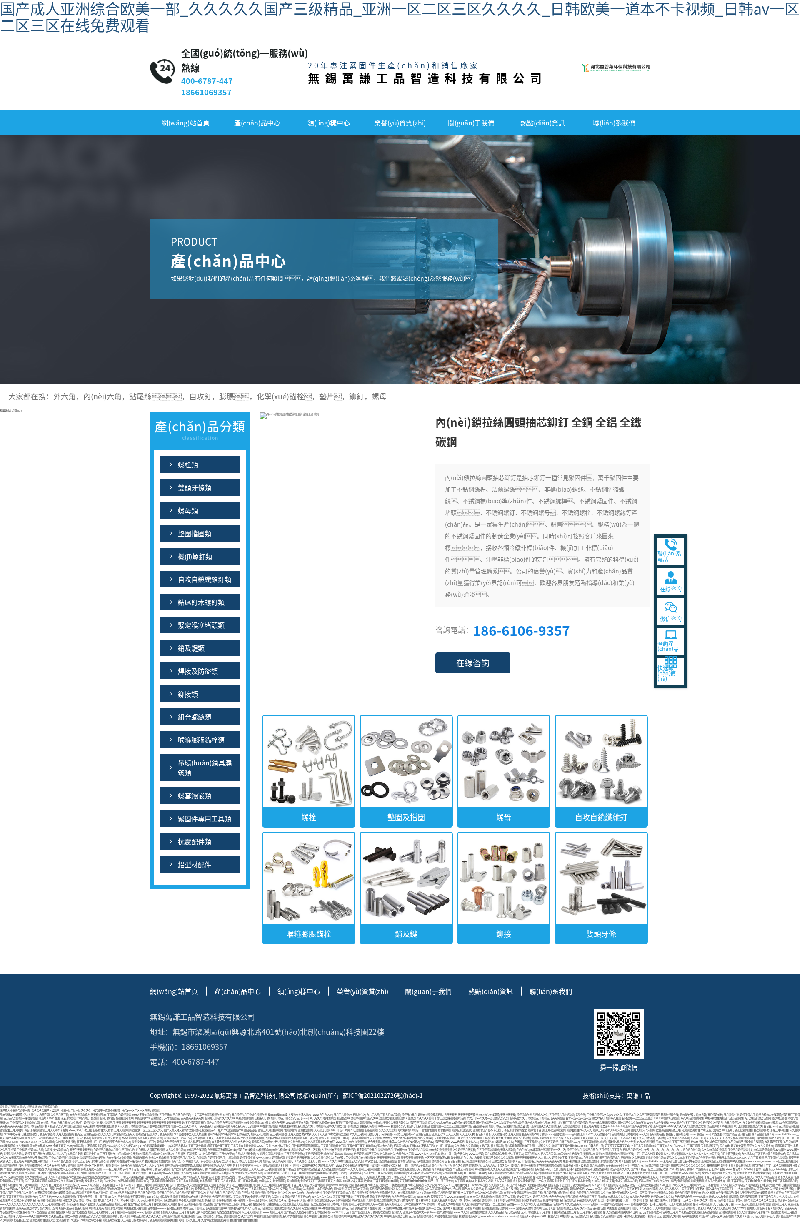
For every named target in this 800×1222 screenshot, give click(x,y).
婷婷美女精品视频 (783, 1189)
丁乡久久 (516, 1177)
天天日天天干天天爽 (605, 1138)
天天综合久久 (764, 1189)
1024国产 (30, 1138)
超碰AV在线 (631, 1181)
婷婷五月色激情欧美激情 (566, 1126)
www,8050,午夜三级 (80, 1130)
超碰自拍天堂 (21, 1220)
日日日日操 (454, 1161)
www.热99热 (263, 1157)
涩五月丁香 (314, 1161)
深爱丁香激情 (68, 1118)
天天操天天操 (507, 1115)
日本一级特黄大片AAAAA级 (771, 1169)
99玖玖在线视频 (509, 1189)
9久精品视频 (410, 1138)
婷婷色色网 (207, 1177)
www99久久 (29, 1216)
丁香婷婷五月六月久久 (182, 1157)
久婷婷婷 (665, 1165)
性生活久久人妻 (93, 1181)
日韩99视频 (761, 1138)
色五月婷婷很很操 (243, 1165)
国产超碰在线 (79, 1212)
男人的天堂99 (264, 1177)
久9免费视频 (124, 1157)
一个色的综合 (632, 1165)
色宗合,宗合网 (504, 1138)
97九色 (737, 1126)
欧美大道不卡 (775, 1192)
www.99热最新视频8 (64, 1197)
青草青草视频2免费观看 (666, 1118)
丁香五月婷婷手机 (246, 1177)
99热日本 (435, 1154)
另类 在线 (547, 1185)
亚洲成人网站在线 (526, 1173)
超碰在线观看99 (124, 1118)
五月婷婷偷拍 (715, 1115)
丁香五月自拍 (107, 1185)
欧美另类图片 (663, 1130)
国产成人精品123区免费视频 (525, 1185)
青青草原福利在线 (442, 1169)
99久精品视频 (761, 1150)
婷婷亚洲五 (142, 1181)
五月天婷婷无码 (393, 1204)
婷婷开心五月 (409, 1115)
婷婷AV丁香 (455, 1200)
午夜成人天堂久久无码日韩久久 (390, 1122)
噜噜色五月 (189, 1208)
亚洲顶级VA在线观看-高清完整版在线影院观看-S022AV (89, 1177)
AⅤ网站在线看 (428, 1192)
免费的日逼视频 (388, 1161)
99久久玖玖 (679, 1185)
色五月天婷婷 (576, 1177)
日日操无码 (303, 1157)
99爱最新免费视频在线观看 (50, 1192)
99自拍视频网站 (358, 1142)
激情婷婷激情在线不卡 (92, 1157)
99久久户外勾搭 (645, 1138)
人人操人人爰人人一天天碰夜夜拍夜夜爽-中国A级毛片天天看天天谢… (698, 1189)
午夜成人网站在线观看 (191, 1200)
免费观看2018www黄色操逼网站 (332, 1200)
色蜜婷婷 (291, 1157)
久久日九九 (767, 1146)
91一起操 (50, 1189)
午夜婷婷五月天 (93, 1146)
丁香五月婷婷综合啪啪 (162, 1181)
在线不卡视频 (528, 1165)
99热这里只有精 (287, 1126)
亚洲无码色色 (312, 1177)
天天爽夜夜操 (634, 1189)
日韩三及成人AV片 (569, 1142)
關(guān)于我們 (471, 123)
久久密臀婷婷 (317, 1185)
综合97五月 (598, 1118)
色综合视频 (697, 1142)
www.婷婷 (630, 1204)
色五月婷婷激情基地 (488, 1150)
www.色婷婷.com (331, 1177)
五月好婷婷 (693, 1146)
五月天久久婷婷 (12, 1118)
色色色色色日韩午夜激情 (686, 1161)
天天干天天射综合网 (388, 1157)
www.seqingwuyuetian (760, 1161)
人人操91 (597, 1185)
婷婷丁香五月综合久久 (283, 1118)
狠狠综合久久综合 (103, 1130)
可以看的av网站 (391, 1134)
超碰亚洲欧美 (401, 1146)
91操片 (226, 1115)
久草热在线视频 (280, 1197)
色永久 (619, 1181)
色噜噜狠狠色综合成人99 (116, 1142)
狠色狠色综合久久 (752, 1126)
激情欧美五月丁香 (198, 1169)
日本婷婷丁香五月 (695, 1208)
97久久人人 (444, 1185)
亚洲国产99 (400, 1150)
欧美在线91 (624, 1208)
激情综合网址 (439, 1161)
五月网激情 (468, 1161)
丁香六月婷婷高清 (580, 1185)
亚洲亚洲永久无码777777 (177, 1138)
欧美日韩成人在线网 (366, 1208)
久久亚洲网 (468, 1204)
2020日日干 (666, 1185)
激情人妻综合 (407, 1118)
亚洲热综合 (62, 1220)
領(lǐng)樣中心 (329, 123)
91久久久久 (713, 1208)
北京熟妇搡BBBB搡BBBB (338, 1154)
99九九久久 (316, 1118)
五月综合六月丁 (543, 1169)
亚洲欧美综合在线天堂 (42, 1220)
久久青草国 (738, 1185)
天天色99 (696, 1192)
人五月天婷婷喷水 (252, 1212)
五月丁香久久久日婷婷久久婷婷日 (704, 1122)
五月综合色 (128, 1150)
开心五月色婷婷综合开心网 (520, 1146)
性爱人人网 (708, 1173)
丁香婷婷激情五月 (139, 1126)
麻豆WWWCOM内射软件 (339, 1185)
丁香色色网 (712, 1185)
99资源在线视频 (244, 1118)
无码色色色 (599, 1208)
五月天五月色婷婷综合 (607, 1157)
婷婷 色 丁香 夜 (536, 1130)
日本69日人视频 (339, 1204)
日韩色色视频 (174, 1208)
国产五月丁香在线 (670, 1200)
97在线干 (285, 1173)
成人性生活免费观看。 (525, 1181)
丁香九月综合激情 (390, 1115)
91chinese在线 (479, 1185)
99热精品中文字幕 (91, 1220)
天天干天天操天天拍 (526, 1157)
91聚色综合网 (560, 1177)
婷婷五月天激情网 (98, 1212)
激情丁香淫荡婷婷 (34, 1126)
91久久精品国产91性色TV (422, 1177)
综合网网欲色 (597, 1165)
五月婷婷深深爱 (314, 1154)
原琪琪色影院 (779, 1118)
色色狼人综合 (483, 1134)
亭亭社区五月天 (81, 1161)
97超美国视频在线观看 (481, 1177)
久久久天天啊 (51, 1165)
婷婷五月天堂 (457, 1138)
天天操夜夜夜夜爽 (343, 1197)
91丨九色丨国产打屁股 (351, 1212)
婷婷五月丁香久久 (308, 1138)
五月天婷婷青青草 (724, 1200)
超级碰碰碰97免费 (455, 1118)
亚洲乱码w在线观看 (11, 1115)
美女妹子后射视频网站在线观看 (760, 1122)
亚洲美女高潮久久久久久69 (220, 1118)
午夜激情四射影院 (233, 1122)
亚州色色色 (744, 1134)
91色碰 (338, 1181)
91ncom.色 (423, 1197)
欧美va (368, 1181)
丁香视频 (660, 1138)
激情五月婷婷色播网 (691, 1177)
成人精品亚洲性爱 (431, 1173)
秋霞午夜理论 (544, 1177)
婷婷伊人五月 (515, 1161)
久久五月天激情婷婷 (648, 1115)
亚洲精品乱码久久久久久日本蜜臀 (102, 1134)
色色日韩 (141, 1150)
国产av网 (345, 1130)
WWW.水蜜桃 (700, 1197)
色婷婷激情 (124, 1115)
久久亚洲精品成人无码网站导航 (62, 1169)
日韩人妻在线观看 (205, 1212)
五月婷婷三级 (296, 1165)
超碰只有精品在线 (225, 1177)
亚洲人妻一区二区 (103, 1192)
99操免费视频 (251, 1122)
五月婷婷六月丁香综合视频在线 (249, 1115)
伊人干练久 (284, 1146)
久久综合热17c (296, 1142)
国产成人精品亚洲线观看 (196, 1142)
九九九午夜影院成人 (650, 1212)
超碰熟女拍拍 (91, 1154)
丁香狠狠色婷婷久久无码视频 (366, 1138)
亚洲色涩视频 (305, 1130)
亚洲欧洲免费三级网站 (713, 1161)
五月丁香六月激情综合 (592, 1212)
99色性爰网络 (460, 1169)
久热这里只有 (382, 1177)
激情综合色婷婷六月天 (169, 1142)
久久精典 (460, 1146)
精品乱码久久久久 (725, 1173)
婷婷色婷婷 (400, 1173)
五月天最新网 (502, 1177)
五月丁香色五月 (767, 1197)
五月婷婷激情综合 (275, 1169)
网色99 (466, 1189)
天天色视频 (88, 1126)
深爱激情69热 (202, 1189)
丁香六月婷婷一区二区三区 (92, 1197)
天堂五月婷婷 (268, 1185)
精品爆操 (207, 1204)
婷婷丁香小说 (247, 1157)
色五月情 (210, 1200)
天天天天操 (452, 1134)
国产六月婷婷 (214, 1122)
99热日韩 (781, 1185)
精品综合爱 (518, 1126)
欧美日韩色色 (458, 1157)
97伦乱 (56, 1173)
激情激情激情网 (590, 1161)
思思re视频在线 (571, 1161)
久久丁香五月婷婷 (162, 1134)
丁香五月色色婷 (713, 1177)
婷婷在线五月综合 (300, 1197)
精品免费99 (343, 1118)
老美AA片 (471, 1181)
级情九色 (556, 1122)
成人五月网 (281, 1165)
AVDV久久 (616, 1115)
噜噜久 (39, 1165)
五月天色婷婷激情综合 (421, 1216)
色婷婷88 (558, 1204)
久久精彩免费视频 (65, 1142)
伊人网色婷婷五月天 (449, 1192)
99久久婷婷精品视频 (252, 1138)
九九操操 (369, 1177)
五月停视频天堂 (709, 1146)
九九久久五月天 (690, 1200)
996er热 (674, 1169)
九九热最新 (279, 1177)
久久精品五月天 (573, 1204)
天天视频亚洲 (98, 1115)
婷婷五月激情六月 (542, 1138)
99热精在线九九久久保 (350, 1161)
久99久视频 (648, 1130)
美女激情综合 (60, 1150)
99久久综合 (597, 1173)
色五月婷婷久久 (733, 1122)
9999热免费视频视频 (440, 1150)
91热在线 (612, 1208)
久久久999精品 (668, 1181)
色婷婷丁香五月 (216, 1157)
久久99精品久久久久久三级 (535, 1189)
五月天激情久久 (579, 1216)
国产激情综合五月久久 (180, 1189)
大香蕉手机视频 (156, 1150)
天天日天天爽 (467, 1134)
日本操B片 (223, 1185)
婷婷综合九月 (35, 1150)
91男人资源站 (439, 1200)
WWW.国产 (342, 1142)
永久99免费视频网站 (692, 1118)
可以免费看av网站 (408, 1130)
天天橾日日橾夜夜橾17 (133, 1220)
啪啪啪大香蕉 (288, 1138)
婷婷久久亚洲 (292, 1208)
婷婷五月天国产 (783, 1146)
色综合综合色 (499, 1161)
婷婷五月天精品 (269, 1200)
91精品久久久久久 (618, 1197)
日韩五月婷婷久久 (633, 1150)
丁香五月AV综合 (779, 1130)
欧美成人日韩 (630, 1212)
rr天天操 (714, 1154)
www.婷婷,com (691, 1173)
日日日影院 (238, 1200)
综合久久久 (284, 1192)
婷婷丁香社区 (436, 1118)
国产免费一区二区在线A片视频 (94, 1165)
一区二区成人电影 (645, 1154)
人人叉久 (569, 1138)
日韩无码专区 (767, 1185)
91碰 (26, 1130)
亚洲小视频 (568, 1192)
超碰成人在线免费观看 (401, 1169)
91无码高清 (15, 1157)
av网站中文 (265, 1181)
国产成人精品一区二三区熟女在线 (650, 1169)
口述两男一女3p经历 (786, 1200)
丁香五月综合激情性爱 (514, 1130)
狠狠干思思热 (561, 1185)
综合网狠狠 (279, 1181)
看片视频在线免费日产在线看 (368, 1192)
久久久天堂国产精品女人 (438, 1189)
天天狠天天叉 (714, 1138)
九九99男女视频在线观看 (215, 1220)
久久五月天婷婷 (549, 1142)
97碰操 (476, 1208)
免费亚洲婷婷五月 (260, 1197)
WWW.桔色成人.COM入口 (740, 1169)
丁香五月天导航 (590, 1126)
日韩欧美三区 (152, 1177)
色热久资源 (708, 1192)
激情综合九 (31, 1197)
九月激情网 (232, 1157)
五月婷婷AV (408, 1134)
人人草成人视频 (503, 1181)
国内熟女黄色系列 (757, 1208)
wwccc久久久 (329, 1161)
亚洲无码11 (295, 1189)
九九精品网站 (512, 1212)
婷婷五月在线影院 (462, 1130)
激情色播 (537, 1192)
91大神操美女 (423, 1200)
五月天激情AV (567, 1200)
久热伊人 (123, 1169)
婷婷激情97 (340, 1216)
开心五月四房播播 (264, 1165)
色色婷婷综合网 (683, 1197)
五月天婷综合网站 (55, 1204)
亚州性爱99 (659, 1126)
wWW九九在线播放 (657, 1122)
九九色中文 (244, 1142)
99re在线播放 (773, 1212)
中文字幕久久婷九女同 (45, 1208)
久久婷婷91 (477, 1189)
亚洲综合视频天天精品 (165, 1212)
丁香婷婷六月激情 (418, 1150)
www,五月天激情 (744, 1204)
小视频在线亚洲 (546, 1173)
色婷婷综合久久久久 (662, 1197)
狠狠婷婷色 (465, 1216)
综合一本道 (71, 1216)
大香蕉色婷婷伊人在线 (224, 1142)
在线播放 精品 (627, 1185)
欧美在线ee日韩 (646, 1204)
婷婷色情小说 (91, 1122)
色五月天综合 (64, 1122)
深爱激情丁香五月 (367, 1150)
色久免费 (66, 1161)
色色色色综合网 (691, 1150)
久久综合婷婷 (613, 1212)
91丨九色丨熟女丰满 (140, 1169)
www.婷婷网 (129, 1138)
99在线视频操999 (233, 1130)
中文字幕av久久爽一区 (479, 1118)
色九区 (78, 1134)
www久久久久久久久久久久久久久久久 (22, 1204)
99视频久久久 (543, 1146)
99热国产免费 (75, 1154)
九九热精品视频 (105, 1204)
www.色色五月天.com (59, 1146)
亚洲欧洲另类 (37, 1146)
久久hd (52, 1177)
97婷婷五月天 (96, 1208)
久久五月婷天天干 (289, 1200)
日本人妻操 (718, 1169)
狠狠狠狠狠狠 (232, 1138)
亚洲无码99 (438, 1134)
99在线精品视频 (269, 1126)
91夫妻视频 (357, 1130)
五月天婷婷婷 (121, 1130)
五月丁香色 (45, 1197)
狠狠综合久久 (398, 1126)
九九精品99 (252, 1126)
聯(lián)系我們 (614, 123)
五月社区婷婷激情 (555, 1130)
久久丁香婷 (467, 1192)
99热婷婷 (565, 1216)
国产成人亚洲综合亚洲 (537, 1122)
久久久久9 (422, 1118)
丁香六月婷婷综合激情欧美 (64, 1157)
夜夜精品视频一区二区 (89, 1142)
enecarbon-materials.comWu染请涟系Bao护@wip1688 (514, 1216)
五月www (302, 1118)
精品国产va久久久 (348, 1169)
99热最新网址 (703, 1169)
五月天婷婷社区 (201, 1173)
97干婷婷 (460, 1181)
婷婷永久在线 (613, 1118)
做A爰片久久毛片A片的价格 (113, 1200)
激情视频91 (366, 1122)
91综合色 (766, 1181)
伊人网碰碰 (497, 1146)
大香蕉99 (725, 1208)
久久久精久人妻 (253, 1173)
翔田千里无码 (66, 1208)
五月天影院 (294, 1134)
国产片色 (725, 1146)
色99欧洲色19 (178, 1169)
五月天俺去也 (664, 1146)
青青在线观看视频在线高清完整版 (614, 1154)
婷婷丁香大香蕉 (113, 1208)
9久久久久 (586, 1130)
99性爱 (7, 1169)
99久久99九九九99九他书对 (307, 1192)
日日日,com (771, 1126)
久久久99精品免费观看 (68, 1126)
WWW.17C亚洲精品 (346, 1165)
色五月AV (343, 1138)
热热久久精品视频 (159, 1157)
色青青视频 (684, 1181)
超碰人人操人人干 (56, 1154)
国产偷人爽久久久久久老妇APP (120, 1146)
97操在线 (363, 1165)
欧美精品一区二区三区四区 (446, 1126)
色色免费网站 (735, 1118)
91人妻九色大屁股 (640, 1197)
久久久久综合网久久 (322, 1157)
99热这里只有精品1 (176, 1146)
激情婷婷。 (488, 1200)
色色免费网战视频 (378, 1142)
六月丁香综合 (422, 1169)
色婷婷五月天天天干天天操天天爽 (543, 1161)
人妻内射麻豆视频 (332, 1150)
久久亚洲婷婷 (608, 1216)
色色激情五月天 (588, 1197)
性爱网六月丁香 (756, 1212)
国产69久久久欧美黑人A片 (320, 1165)
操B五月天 (347, 1208)
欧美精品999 (220, 1208)
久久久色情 (706, 1200)
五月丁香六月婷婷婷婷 (575, 1122)
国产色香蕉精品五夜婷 (226, 1204)
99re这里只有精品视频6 (145, 1115)
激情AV (355, 1118)
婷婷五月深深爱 (111, 1220)
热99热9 (306, 1134)
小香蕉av (545, 1134)
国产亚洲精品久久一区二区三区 (629, 1192)
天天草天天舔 (256, 1169)
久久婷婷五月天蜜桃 (464, 1150)
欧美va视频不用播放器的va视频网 (636, 1216)
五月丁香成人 (531, 1142)
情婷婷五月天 (779, 1204)
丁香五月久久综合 (24, 1192)
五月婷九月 (629, 1115)
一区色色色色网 (428, 1130)
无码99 (685, 1216)
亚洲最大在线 (492, 1189)
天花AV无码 (508, 1197)
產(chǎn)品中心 (257, 123)
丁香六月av (426, 1142)
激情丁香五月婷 (87, 1200)
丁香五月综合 (742, 1200)
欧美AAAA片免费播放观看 (723, 1197)
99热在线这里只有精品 (35, 1157)
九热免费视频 (67, 1165)
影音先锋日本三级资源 (575, 1165)
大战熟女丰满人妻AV (300, 1115)
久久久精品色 (495, 1212)
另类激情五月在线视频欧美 (361, 1157)
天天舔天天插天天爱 (412, 1157)
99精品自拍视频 (126, 1181)
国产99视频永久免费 (496, 1154)
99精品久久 (193, 1177)
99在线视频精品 (724, 1192)
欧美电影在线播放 (328, 1173)
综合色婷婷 (444, 1130)
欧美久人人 (472, 1142)
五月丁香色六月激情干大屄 (247, 1161)
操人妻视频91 (26, 1165)
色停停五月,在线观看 (588, 1192)
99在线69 (75, 1220)
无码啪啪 (626, 1157)
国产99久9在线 (236, 1173)
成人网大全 (610, 1189)
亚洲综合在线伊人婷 (59, 1212)
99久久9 (43, 1185)
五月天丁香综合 (215, 1138)
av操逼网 (130, 1212)
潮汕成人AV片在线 (49, 1118)
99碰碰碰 (78, 1146)
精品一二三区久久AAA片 (185, 1126)
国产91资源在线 (736, 1161)
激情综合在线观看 (389, 1118)
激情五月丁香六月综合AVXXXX (569, 1146)
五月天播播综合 (633, 1173)
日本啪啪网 (631, 1134)
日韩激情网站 (28, 1134)
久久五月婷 (61, 1138)
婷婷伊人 (135, 1200)
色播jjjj (519, 1142)
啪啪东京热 (329, 1118)
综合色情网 (764, 1118)
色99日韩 (340, 1157)
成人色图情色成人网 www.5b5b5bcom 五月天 (645, 1161)
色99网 (457, 1189)
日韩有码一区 (595, 1146)
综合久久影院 (460, 1165)
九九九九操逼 (474, 1157)
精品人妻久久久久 (620, 1169)
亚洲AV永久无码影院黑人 (603, 1122)
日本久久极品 (730, 1138)
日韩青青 (339, 1189)
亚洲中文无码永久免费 (660, 1192)
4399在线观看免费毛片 (152, 1146)
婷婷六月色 (678, 1208)
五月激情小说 (731, 1115)
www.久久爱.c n (392, 1138)
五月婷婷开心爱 (552, 1192)
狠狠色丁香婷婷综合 (347, 1122)
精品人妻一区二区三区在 (110, 1173)
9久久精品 (185, 1173)
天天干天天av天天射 (356, 1189)
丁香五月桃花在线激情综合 (770, 1154)
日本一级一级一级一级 (578, 1118)
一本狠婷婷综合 (323, 1189)
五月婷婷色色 (657, 1134)
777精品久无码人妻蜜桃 (270, 1154)
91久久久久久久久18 (762, 1200)
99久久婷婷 (17, 1173)
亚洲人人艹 (586, 1134)
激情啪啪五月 (385, 1150)
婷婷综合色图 (143, 1134)
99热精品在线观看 (219, 1169)
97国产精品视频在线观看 (487, 1197)
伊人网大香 (121, 1126)
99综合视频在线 (281, 1150)
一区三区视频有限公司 (437, 1157)
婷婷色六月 (77, 1189)
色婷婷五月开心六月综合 (107, 1150)
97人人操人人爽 (626, 1138)
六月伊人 (728, 1177)
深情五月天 (258, 1142)
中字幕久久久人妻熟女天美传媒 (65, 1181)
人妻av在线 (306, 1200)
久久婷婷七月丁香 (499, 1185)
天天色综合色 (752, 1181)
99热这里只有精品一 (379, 1185)
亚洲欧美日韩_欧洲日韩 (693, 1115)
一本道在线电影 (45, 1138)
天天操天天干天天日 (11, 1126)
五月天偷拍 (514, 1134)
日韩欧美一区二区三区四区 (637, 1118)
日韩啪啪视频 (257, 1192)
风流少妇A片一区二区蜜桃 (305, 1150)
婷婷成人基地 (218, 1173)
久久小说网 (431, 1185)
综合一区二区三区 (353, 1177)
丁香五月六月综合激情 (243, 1146)
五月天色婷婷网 (146, 1192)
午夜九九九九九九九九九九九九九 (663, 1150)
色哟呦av (371, 1146)
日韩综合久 (359, 1115)
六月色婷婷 (398, 1197)
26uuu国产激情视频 (441, 1212)
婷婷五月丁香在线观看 (153, 1204)
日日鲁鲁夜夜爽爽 (730, 1154)
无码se (342, 1173)
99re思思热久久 (71, 1185)
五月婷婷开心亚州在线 (668, 1204)
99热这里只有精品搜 (125, 1192)
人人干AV (54, 1161)
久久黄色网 (22, 1146)
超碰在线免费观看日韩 (430, 1115)
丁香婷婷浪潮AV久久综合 (328, 1126)
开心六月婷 (773, 1216)
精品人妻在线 (87, 1204)
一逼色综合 (674, 1173)
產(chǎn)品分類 (200, 429)
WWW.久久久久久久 (678, 1126)
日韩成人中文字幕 (278, 1189)
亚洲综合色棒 (400, 1216)
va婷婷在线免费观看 (463, 1122)
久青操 (48, 1150)
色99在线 (111, 1157)
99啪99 (387, 1216)
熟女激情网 (501, 1208)
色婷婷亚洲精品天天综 (366, 1154)
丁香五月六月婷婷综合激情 (453, 1177)
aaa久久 (508, 1142)
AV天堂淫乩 (371, 1161)
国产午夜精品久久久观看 (183, 1185)
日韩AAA (415, 1146)
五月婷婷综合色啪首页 (580, 1157)
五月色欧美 (284, 1185)
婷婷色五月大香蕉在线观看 (736, 1165)
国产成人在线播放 (453, 1208)
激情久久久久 (500, 1118)
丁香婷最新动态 (257, 1189)
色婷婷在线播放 (613, 1200)
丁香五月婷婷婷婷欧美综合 (163, 1220)
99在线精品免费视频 (647, 1185)
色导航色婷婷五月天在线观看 (414, 1161)
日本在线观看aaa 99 (326, 1212)
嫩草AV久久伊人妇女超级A (404, 1142)
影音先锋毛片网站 (14, 1154)
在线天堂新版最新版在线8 (222, 1150)
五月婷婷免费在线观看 (507, 1200)
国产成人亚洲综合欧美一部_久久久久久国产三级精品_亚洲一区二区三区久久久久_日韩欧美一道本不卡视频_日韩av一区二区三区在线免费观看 (80, 1110)
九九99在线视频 (646, 1142)
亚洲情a (602, 1197)
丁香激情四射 (355, 1173)
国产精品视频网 (614, 1204)
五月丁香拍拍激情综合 (740, 1130)
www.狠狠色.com (700, 1134)
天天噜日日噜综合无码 (333, 1146)
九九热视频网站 (747, 1189)
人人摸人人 (544, 1157)
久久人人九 (591, 1177)
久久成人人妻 (742, 1216)
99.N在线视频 (550, 1200)
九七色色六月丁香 (723, 1204)
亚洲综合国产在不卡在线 (486, 1130)
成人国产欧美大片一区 (717, 1181)
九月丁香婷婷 (116, 1212)
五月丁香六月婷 (197, 1146)
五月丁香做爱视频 (364, 1197)
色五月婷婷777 (530, 1134)
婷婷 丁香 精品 (19, 1150)
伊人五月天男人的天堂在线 (556, 1154)
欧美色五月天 (32, 1200)
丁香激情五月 (533, 1118)
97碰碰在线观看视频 (446, 1216)
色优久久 (463, 1154)
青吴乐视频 (571, 1197)
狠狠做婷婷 (371, 1130)
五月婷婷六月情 (231, 1192)
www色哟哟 (572, 1134)
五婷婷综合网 (690, 1204)
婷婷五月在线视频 (359, 1204)
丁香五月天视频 (681, 1142)
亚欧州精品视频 (239, 1169)
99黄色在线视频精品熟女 (517, 1192)
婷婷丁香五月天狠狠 (500, 1126)
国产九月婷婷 (682, 1192)
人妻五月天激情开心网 (150, 1138)
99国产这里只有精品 (36, 1161)
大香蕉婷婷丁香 (773, 1142)
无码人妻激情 (507, 1150)
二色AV (226, 1161)
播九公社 (46, 1173)
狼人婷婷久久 (775, 1208)
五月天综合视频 (649, 1165)
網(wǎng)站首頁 (186, 123)
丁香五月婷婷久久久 (598, 1115)
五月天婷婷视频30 (294, 1154)
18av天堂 (265, 1122)
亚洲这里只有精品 (532, 1200)
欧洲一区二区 (448, 1154)
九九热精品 (751, 1118)
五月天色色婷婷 (181, 1115)
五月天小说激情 (383, 1173)
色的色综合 (523, 1150)
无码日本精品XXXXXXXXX (732, 1157)
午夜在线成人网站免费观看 (15, 1212)
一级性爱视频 (30, 1118)
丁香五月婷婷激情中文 (740, 1150)
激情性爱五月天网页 (11, 1130)
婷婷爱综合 (573, 1130)
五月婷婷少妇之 (696, 1185)
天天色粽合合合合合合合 (413, 1181)
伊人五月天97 (515, 1154)
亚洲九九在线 (385, 1146)
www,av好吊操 (89, 1185)
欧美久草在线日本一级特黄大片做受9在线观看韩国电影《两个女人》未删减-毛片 (155, 1161)
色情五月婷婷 (144, 1185)
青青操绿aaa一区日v (143, 1142)
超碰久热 (636, 1130)
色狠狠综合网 (325, 1216)
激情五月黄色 (590, 1150)
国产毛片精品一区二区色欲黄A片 (239, 1181)
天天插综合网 (175, 1204)
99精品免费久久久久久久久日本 (148, 1216)
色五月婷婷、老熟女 (475, 1173)
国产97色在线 (563, 1173)
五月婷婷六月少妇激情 (561, 1115)
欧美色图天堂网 (207, 1185)
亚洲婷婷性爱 (762, 1204)
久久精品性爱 (56, 1216)
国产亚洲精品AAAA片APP (217, 1165)
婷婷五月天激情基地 (166, 1200)
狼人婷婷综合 (350, 1126)
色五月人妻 (548, 1208)
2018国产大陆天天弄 (603, 1181)
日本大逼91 (109, 1181)
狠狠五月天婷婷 (368, 1126)
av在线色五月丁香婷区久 (29, 1189)
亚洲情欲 (156, 1118)
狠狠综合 (279, 1208)
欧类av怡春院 (778, 1150)
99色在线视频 (87, 1173)
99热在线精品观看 (338, 1134)
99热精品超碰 (272, 1138)
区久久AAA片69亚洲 (439, 1122)
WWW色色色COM (322, 1115)
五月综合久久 (305, 1126)
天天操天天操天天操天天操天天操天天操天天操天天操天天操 (150, 1122)
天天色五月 (206, 1126)
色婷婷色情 (290, 1130)
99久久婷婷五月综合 (550, 1181)
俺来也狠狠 (713, 1165)
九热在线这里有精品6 (228, 1212)
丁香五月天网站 (300, 1185)
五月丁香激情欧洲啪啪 (593, 1142)
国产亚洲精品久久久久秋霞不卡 (493, 1122)
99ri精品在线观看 (196, 1150)
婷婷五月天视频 (259, 1134)
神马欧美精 (166, 1197)
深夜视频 (728, 1216)
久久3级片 (246, 1216)
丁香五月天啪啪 (15, 1197)
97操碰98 (410, 1197)
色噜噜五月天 (670, 1212)
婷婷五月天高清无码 (274, 1161)
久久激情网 (198, 1138)
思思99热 (558, 1138)
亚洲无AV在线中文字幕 (416, 1212)
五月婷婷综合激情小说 (382, 1189)
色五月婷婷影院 (278, 1134)
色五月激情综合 (205, 1216)
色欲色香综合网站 (656, 1157)
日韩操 (468, 1208)
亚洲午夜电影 (223, 1200)
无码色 (476, 1216)
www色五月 (458, 1142)
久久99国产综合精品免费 (409, 1189)
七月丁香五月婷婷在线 (643, 1146)
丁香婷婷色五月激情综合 (336, 1192)
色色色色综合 (556, 1197)
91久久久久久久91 (322, 1197)
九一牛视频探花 (171, 1118)
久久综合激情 (328, 1169)
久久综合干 (114, 1138)
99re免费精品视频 (13, 1177)
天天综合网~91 (602, 1134)
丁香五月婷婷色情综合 (227, 1216)
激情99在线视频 (521, 1138)
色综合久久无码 (405, 1154)
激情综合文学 (697, 1126)
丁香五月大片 (399, 1177)
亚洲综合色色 (544, 1204)
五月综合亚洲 (226, 1154)
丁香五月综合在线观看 (252, 1204)
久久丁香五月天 (15, 1161)
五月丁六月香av (343, 1115)
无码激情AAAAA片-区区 (590, 1200)
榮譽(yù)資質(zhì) (400, 123)
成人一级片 (216, 1130)
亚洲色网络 (293, 1181)
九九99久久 (756, 1177)
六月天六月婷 (758, 1216)
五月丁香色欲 (186, 1212)
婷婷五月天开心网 (122, 1165)
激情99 (537, 1208)
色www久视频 (170, 1173)
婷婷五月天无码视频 (553, 1118)
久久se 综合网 (474, 1138)
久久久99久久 (528, 1204)
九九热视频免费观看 (759, 1173)
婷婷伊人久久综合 (297, 1161)
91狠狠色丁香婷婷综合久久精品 (616, 1177)
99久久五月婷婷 (358, 1134)
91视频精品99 (263, 1150)
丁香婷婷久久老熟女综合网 (25, 1122)
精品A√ (411, 1126)
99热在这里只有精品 (135, 1208)
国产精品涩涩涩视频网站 (306, 1146)
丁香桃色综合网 (99, 1161)
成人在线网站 (610, 1185)
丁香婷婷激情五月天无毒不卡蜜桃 (49, 1130)
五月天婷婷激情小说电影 (501, 1173)
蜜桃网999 (589, 1154)
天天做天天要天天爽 (192, 1118)
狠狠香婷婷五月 (70, 1173)
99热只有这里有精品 (716, 1118)
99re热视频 (428, 1204)
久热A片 (77, 1122)
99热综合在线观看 (489, 1115)
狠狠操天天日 (438, 1197)
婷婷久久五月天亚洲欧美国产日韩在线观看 (509, 1169)
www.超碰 (515, 1208)
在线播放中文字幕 (353, 1181)
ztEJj (681, 1157)
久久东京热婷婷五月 (36, 1177)
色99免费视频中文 (160, 1126)
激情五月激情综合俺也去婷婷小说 (192, 1197)
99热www (384, 1126)
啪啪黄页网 (697, 1181)
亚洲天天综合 (23, 1208)
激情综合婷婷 (600, 1169)
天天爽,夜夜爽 (241, 1197)
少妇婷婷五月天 (581, 1173)
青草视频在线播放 (669, 1177)
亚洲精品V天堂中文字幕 (638, 1126)
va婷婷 (10, 1189)
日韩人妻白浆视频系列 (579, 1169)
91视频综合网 (482, 1161)
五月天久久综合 (158, 1189)
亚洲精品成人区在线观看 (181, 1216)
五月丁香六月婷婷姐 (187, 1181)
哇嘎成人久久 (540, 1115)
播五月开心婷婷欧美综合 (686, 1130)
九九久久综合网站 (176, 1150)
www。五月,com (267, 1146)
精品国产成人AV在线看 (719, 1126)
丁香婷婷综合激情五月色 (565, 1212)
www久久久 (422, 1154)
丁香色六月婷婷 (161, 1169)
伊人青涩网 (280, 1142)
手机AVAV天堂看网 (419, 1165)
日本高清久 (243, 1134)
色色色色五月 (214, 1192)
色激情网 (201, 1157)
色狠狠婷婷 (349, 1150)
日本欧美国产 (140, 1157)
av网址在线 (147, 1200)
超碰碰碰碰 (250, 1130)
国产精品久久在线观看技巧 (299, 1212)
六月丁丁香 (629, 1200)
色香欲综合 (361, 1185)
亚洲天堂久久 (517, 1118)
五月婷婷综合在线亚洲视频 (700, 1157)
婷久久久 (672, 1157)
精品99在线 (37, 1169)
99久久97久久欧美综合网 (488, 1192)
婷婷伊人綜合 (476, 1169)
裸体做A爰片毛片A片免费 (622, 1142)
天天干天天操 (319, 1134)
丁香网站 (112, 1115)
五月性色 (595, 1216)
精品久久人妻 (485, 1181)
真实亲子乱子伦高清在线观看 (751, 1192)
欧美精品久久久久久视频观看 (95, 1216)
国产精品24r (394, 1200)
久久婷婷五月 (32, 1173)
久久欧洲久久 (387, 1154)
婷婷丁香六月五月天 (218, 1146)
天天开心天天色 (614, 1165)
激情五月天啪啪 (327, 1138)
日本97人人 (679, 1146)
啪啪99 (182, 1220)
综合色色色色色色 (442, 1165)
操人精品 (50, 1126)
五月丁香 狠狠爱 (530, 1212)
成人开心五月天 (236, 1126)
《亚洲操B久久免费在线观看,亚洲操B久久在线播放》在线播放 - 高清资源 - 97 (159, 1154)
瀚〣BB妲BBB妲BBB (222, 1134)
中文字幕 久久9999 (776, 1165)
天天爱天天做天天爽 (222, 1189)
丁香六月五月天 (356, 1146)
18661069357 (206, 91)
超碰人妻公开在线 (649, 1181)
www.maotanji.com (459, 1197)
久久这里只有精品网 (678, 1138)
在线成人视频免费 (245, 1154)
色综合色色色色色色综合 (244, 1220)
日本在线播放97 (412, 1204)
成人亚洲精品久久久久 (538, 1126)
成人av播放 (384, 1208)
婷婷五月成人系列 (91, 1169)
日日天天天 (450, 1115)
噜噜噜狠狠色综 (105, 1126)
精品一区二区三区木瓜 (440, 1181)
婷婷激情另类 (746, 1138)
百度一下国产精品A (79, 1138)
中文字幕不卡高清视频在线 (207, 1115)
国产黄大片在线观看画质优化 (401, 1192)
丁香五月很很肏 (46, 1134)
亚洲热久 (397, 1212)
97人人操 (782, 1197)
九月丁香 (545, 1212)
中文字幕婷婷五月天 (646, 1177)
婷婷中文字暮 (559, 1157)
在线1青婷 (518, 1122)
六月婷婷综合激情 (376, 1200)
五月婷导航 (165, 1115)
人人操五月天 (697, 1138)
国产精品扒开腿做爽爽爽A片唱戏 (183, 1165)
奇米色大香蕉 (738, 1146)
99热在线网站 (415, 1185)
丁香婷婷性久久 (609, 1161)
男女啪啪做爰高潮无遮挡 (131, 1197)
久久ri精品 (586, 1208)
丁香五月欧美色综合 (132, 1177)
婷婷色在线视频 (246, 1150)
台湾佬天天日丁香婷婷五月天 (316, 1181)
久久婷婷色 (472, 1146)
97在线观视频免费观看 (549, 1165)
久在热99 (369, 1173)
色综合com (513, 1204)
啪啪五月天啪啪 (584, 1138)
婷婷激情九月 (160, 1185)
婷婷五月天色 (540, 1197)
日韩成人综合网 (9, 1185)
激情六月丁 (374, 1134)
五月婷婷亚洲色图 (789, 1126)
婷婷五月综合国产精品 (127, 1204)
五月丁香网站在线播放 (377, 1212)
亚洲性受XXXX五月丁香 (394, 1165)
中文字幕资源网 (15, 1138)
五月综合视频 (710, 1212)
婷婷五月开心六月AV (604, 1130)
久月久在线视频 (65, 1134)
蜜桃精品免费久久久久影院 (498, 1157)
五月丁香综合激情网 (776, 1157)
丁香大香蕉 (142, 1189)
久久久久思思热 (387, 1130)
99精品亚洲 (770, 1177)
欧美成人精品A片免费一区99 (706, 1216)
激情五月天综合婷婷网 (270, 1130)
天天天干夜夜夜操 (468, 1115)
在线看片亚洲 (48, 1122)
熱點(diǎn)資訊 (542, 123)
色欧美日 (577, 1154)
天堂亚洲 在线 (309, 1208)
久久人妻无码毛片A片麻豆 (320, 1142)
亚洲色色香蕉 (423, 1134)
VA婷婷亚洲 (705, 1204)
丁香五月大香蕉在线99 (322, 1122)
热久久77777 (738, 1208)
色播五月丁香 (262, 1118)
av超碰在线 (557, 1134)
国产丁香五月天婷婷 (36, 1181)
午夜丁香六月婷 (121, 1216)
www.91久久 (461, 1212)
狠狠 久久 (553, 1216)
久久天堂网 (624, 1130)
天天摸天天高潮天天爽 (617, 1146)
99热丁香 (485, 1146)
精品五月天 (128, 1134)
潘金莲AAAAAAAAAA (612, 1126)
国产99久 (43, 1216)
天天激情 (527, 1208)
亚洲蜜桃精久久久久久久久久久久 (690, 1154)
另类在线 (580, 1115)
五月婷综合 (528, 1177)
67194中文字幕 (12, 1134)
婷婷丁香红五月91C (648, 1200)
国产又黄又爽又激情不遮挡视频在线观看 (186, 1130)
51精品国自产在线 (296, 1169)
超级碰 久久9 (663, 1154)
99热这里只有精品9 (403, 1208)
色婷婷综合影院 (559, 1189)
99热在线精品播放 (80, 1115)
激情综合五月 (577, 1189)
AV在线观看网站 (788, 1122)
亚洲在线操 (488, 1208)
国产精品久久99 (369, 1118)
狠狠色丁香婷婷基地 (677, 1134)
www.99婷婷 (476, 1154)
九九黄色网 (43, 1115)
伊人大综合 (29, 1115)
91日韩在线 (752, 1185)
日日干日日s (570, 1181)
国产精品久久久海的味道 (632, 1122)
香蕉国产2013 (788, 1216)
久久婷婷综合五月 (452, 1173)
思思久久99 (753, 1146)
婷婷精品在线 (524, 1115)
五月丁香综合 (107, 1154)
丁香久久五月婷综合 (508, 1165)
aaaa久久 (152, 1197)
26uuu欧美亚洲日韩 (297, 1122)
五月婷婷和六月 (12, 1216)
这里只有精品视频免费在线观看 (745, 1142)
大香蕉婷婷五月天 (210, 1181)
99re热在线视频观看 (329, 1208)
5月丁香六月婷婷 (28, 1185)
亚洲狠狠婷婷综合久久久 (732, 1212)
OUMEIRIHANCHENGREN (22, 1142)
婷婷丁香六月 (747, 1115)
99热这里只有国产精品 (724, 1134)
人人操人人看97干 (126, 1185)
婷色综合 (742, 1173)
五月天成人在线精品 (491, 1142)
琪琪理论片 (408, 1200)
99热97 (269, 1142)
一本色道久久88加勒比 (447, 1204)
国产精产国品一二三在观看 (490, 1204)
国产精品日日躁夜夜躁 (475, 1126)
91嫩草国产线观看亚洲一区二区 (547, 1150)
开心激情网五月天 (211, 1161)
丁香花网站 (737, 1181)
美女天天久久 (524, 1197)
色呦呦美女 (618, 1134)
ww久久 (643, 1134)
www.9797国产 (594, 1189)
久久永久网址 (46, 1142)
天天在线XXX (532, 1154)
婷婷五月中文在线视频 (290, 1216)
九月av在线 (376, 1204)
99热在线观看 (650, 1189)
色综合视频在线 (478, 1212)
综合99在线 (310, 1216)
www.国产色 (677, 1122)
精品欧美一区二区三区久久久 (146, 1130)
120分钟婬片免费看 (87, 1118)
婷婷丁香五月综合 (35, 1154)
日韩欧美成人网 (21, 1169)
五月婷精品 (424, 1126)
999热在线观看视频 (95, 1189)
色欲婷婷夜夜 (761, 1130)
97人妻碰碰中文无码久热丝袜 (190, 1134)
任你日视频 (559, 1169)
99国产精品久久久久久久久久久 (688, 1165)
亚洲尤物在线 (663, 1142)
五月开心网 (252, 1200)
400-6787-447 (207, 80)
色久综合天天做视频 (716, 1142)
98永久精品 (414, 1173)
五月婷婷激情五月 (195, 1122)
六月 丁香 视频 (756, 1157)
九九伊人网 (373, 1115)
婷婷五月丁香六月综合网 (170, 1192)
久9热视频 (308, 1189)
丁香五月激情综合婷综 (385, 1181)
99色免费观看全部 (51, 1200)
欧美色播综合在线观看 (768, 1115)
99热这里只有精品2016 (713, 1130)
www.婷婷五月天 (272, 1212)
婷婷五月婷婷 (366, 1169)
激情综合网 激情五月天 (79, 1192)
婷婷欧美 (272, 1192)
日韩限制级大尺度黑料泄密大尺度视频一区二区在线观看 (297, 1204)
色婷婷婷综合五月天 (567, 1208)
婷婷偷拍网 (278, 1157)
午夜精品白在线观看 (690, 1212)
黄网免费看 (72, 1204)
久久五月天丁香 (59, 1115)
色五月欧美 (663, 1216)
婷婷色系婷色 (442, 1142)
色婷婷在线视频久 (222, 1197)
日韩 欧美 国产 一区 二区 (428, 1208)
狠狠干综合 (381, 1169)
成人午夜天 (278, 1122)
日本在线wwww (157, 1208)
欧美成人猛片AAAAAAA (482, 1165)
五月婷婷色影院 (192, 1204)
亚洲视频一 (220, 1126)
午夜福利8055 (142, 1118)
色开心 (621, 1189)
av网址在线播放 (614, 1173)
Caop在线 (489, 1138)
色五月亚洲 (55, 1185)
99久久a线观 (425, 1138)
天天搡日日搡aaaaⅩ (326, 1130)
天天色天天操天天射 (81, 1150)
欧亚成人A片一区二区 (655, 1173)
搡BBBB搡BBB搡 (277, 1115)
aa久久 (112, 1197)
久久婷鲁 (675, 1216)
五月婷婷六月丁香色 (610, 1150)
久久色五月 (194, 1220)
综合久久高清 (785, 1177)
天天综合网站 (499, 1134)
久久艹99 (606, 1192)
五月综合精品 (441, 1138)
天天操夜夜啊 (741, 1177)
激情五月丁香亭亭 (151, 1173)
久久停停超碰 (210, 1154)
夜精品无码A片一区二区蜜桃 (437, 1146)
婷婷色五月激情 (418, 1122)
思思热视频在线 (669, 1115)
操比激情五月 (107, 1122)
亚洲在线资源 (271, 1173)
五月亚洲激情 (265, 1208)
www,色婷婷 (144, 1212)
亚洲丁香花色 (107, 1118)
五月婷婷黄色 (382, 1197)
